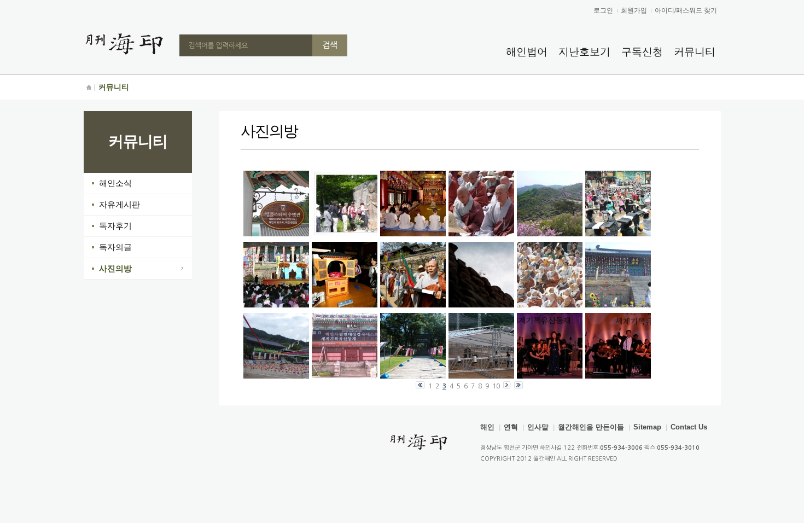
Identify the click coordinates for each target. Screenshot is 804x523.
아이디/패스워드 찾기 (686, 10)
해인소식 (115, 183)
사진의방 (115, 268)
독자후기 (115, 225)
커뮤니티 (694, 51)
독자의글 (115, 247)
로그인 (603, 10)
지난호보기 (584, 51)
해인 (487, 427)
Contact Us (689, 427)
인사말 (538, 427)
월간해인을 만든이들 (591, 427)
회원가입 (634, 10)
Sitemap (647, 427)
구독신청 (642, 51)
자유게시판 (119, 204)
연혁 (511, 427)
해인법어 (526, 51)
